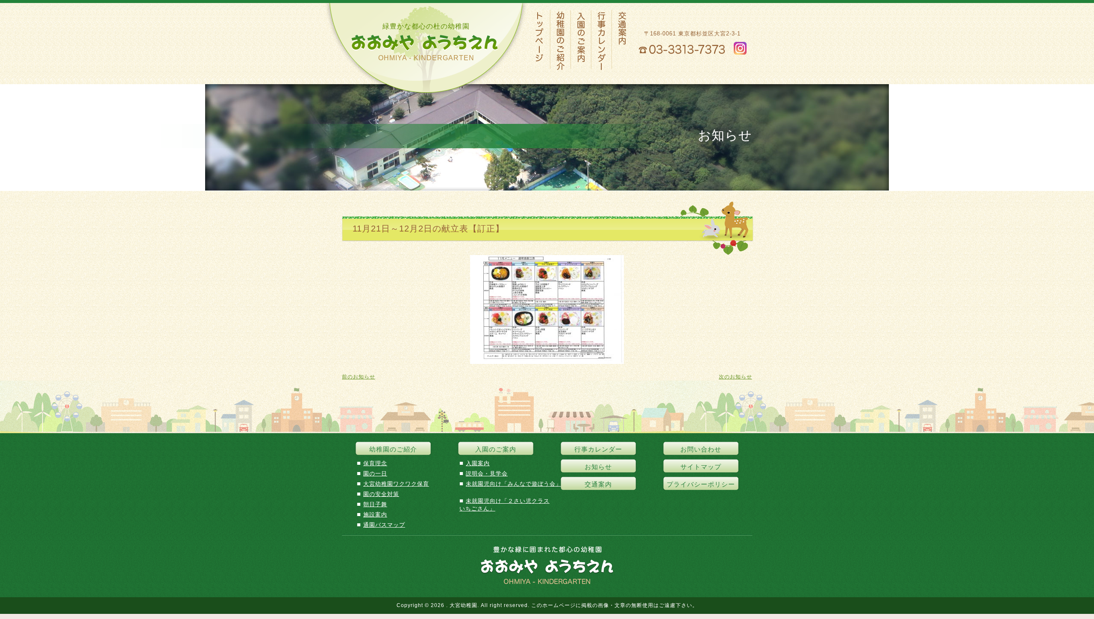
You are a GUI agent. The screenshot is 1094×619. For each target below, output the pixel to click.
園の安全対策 (381, 494)
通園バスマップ (384, 525)
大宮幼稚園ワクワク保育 (396, 484)
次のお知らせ (735, 377)
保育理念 (375, 463)
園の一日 (375, 473)
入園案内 (478, 463)
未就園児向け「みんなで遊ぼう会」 (514, 484)
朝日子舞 (375, 504)
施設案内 (375, 514)
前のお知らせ (358, 377)
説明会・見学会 (487, 473)
